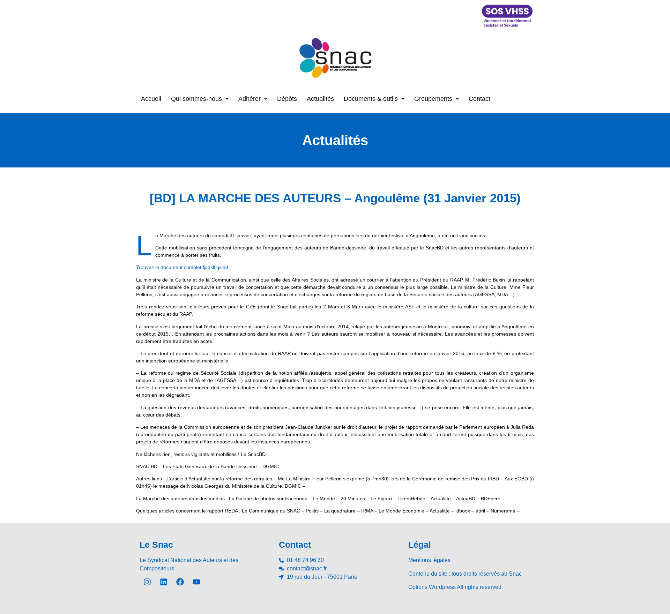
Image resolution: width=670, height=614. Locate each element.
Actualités (320, 98)
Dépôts (287, 98)
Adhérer (249, 98)
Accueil (151, 98)
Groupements (433, 98)
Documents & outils (371, 98)
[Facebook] (180, 582)
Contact (479, 98)
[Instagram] (147, 582)
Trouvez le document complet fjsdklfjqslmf (182, 267)
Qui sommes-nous (196, 98)
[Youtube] (196, 582)
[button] (199, 99)
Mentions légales (429, 560)
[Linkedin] (163, 582)
